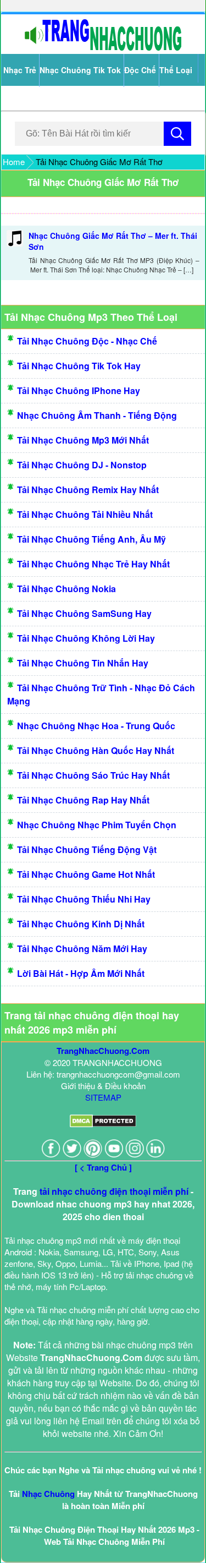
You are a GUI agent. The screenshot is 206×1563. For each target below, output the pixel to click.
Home (14, 161)
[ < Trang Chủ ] (103, 1167)
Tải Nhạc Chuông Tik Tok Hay (79, 365)
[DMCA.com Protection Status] (103, 1124)
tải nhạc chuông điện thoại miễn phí (114, 1191)
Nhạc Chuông (48, 1494)
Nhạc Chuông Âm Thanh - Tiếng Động (97, 415)
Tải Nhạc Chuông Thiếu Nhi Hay (84, 899)
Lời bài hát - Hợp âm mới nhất (80, 973)
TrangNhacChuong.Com (103, 1051)
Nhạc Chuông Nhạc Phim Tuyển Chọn (96, 824)
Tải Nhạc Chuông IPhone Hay (78, 390)
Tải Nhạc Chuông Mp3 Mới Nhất (83, 440)
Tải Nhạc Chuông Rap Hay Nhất (83, 800)
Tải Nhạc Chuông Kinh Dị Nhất (80, 923)
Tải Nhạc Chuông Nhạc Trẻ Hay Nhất (93, 564)
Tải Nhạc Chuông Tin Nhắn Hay (82, 663)
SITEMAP (103, 1097)
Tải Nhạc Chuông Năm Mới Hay (82, 948)
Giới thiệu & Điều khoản (103, 1085)
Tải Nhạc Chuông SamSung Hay (84, 613)
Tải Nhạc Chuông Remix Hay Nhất (88, 489)
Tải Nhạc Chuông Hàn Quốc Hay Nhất (95, 750)
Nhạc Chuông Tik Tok (80, 69)
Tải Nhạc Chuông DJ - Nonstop (82, 464)
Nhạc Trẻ (19, 69)
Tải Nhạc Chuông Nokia (66, 588)
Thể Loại (175, 69)
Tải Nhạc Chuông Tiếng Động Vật (87, 849)
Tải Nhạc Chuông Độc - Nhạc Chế (87, 341)
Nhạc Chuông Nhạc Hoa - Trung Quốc (96, 725)
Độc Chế (140, 69)
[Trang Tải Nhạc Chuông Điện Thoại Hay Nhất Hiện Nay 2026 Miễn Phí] (103, 48)
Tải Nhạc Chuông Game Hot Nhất (86, 874)
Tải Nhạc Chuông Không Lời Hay (86, 638)
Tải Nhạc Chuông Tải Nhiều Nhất (85, 514)
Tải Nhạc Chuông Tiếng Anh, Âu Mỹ (91, 539)
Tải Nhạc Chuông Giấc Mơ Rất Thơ (103, 182)
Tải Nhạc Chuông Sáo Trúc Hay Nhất (93, 775)
